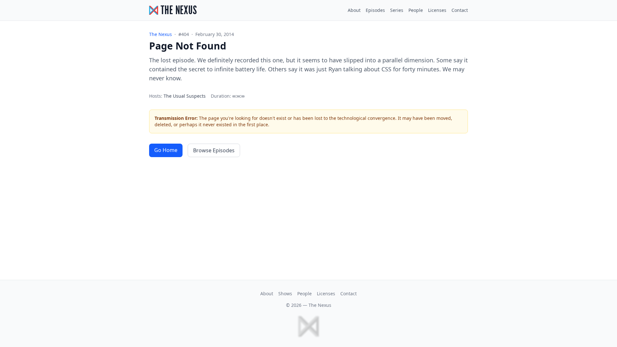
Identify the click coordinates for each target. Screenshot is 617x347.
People (415, 10)
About (354, 10)
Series (396, 10)
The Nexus (319, 305)
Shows (285, 293)
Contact (460, 10)
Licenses (437, 10)
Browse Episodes (214, 150)
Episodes (375, 10)
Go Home (165, 150)
